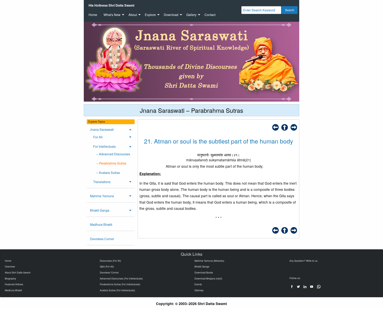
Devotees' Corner (109, 272)
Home (93, 14)
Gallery (191, 14)
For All (98, 137)
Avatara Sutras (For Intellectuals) (117, 290)
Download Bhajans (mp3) (208, 278)
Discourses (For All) (110, 260)
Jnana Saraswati (102, 129)
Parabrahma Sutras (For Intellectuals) (120, 284)
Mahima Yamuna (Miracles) (209, 260)
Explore (150, 14)
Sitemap (198, 290)
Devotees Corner (102, 239)
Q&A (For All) (107, 266)
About (132, 14)
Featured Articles (14, 284)
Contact (209, 14)
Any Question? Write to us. (303, 260)
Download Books (203, 272)
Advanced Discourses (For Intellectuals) (121, 278)
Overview (10, 266)
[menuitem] (111, 5)
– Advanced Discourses (113, 154)
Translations (102, 181)
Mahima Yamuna (102, 196)
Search (289, 10)
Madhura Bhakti (101, 224)
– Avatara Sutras (108, 172)
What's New (112, 14)
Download (171, 14)
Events (198, 284)
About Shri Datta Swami (18, 272)
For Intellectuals (104, 146)
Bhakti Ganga (99, 210)
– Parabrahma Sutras (111, 163)
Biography (10, 278)
